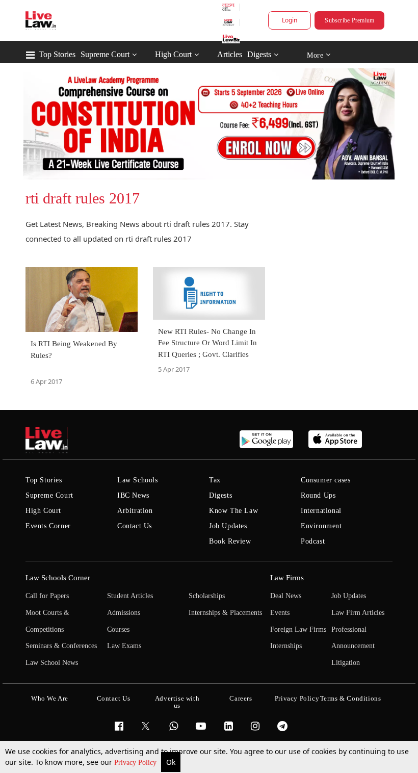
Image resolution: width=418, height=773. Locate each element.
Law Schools (137, 480)
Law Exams (124, 646)
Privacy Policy (136, 762)
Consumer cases (325, 480)
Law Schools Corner (57, 578)
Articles (229, 54)
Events (280, 612)
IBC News (133, 495)
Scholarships (207, 596)
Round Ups (318, 495)
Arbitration (135, 510)
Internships (286, 646)
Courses (118, 629)
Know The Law (233, 510)
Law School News (51, 662)
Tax (215, 480)
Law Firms (287, 578)
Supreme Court (105, 54)
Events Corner (48, 526)
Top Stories (57, 54)
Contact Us (134, 526)
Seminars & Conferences (61, 646)
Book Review (230, 541)
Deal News (285, 596)
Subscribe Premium (349, 20)
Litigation (345, 662)
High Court (173, 54)
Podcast (313, 541)
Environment (321, 526)
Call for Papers (47, 596)
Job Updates (228, 526)
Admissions (123, 612)
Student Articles (130, 596)
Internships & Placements (225, 612)
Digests (259, 54)
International (321, 510)
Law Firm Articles (357, 612)
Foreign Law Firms (298, 629)
